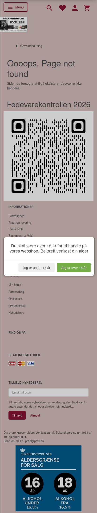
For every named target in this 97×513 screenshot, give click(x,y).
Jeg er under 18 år (36, 267)
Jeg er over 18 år (74, 267)
